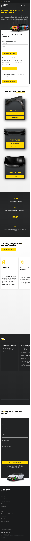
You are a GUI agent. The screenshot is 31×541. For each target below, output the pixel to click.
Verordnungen (5, 521)
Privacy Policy (18, 466)
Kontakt (3, 508)
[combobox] (15, 44)
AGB (2, 511)
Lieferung (3, 516)
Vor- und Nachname (6, 428)
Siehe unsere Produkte (8, 249)
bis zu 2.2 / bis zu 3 (19, 60)
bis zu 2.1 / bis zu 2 (6, 60)
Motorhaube (15, 176)
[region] (15, 273)
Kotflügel (3, 496)
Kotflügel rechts (15, 117)
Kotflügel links (15, 113)
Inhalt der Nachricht (6, 446)
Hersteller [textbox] (4, 43)
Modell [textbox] (3, 46)
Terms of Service (13, 467)
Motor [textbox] (3, 49)
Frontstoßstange (15, 143)
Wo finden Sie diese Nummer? (7, 64)
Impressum (4, 523)
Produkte (3, 506)
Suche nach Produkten (9, 53)
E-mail (3, 434)
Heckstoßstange (15, 146)
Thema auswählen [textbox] (6, 424)
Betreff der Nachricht (6, 423)
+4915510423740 (6, 532)
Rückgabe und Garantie (7, 513)
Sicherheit (3, 518)
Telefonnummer (6, 440)
